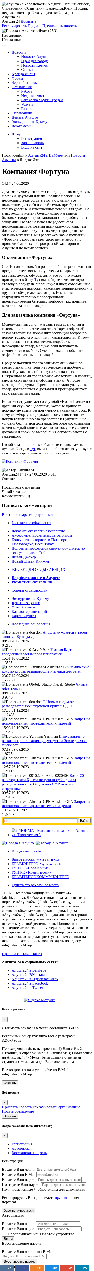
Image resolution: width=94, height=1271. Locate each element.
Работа (26, 91)
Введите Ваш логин (18, 1169)
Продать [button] (34, 26)
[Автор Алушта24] (18, 470)
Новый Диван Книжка (30, 561)
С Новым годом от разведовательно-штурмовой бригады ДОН (38, 704)
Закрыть (10, 1083)
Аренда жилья (23, 74)
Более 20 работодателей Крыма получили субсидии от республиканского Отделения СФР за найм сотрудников (43, 782)
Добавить (28, 21)
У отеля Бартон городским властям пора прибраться (38, 652)
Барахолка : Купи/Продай (42, 100)
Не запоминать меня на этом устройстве (40, 1234)
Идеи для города (34, 61)
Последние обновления (31, 624)
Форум (17, 78)
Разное (26, 109)
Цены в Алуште (25, 117)
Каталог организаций (29, 611)
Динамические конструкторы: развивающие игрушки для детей (45, 669)
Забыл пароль (32, 143)
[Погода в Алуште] (18, 843)
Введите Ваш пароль (19, 1179)
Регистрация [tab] (22, 1144)
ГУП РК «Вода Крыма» (31, 868)
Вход (16, 134)
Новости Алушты (35, 56)
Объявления (22, 87)
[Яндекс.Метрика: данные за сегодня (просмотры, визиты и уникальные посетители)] (39, 1000)
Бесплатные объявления (31, 523)
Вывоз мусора (35, 859)
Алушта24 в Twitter (27, 988)
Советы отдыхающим (29, 590)
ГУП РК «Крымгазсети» (32, 872)
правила (61, 1198)
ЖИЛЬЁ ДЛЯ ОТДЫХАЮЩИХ (38, 570)
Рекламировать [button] (14, 26)
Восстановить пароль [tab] (29, 1153)
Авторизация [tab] (22, 1148)
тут (32, 449)
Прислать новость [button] (17, 1107)
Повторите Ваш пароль (21, 1185)
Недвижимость (33, 96)
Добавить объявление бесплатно (38, 531)
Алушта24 (10, 474)
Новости (19, 52)
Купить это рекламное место (35, 885)
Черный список (24, 83)
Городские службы (27, 851)
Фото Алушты (23, 607)
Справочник (22, 113)
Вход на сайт (31, 147)
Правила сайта (14, 954)
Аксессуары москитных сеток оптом (42, 535)
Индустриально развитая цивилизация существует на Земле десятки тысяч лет (44, 740)
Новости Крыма (34, 65)
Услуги (27, 104)
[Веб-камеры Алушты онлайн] (52, 843)
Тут (37, 279)
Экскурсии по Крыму (29, 122)
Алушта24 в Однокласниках (35, 979)
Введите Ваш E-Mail (18, 1174)
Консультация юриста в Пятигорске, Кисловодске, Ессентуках (41, 542)
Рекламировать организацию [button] (56, 1107)
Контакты (34, 954)
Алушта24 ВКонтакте (29, 975)
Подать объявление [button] (18, 1111)
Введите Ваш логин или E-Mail (28, 1252)
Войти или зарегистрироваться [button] (27, 515)
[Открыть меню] (4, 45)
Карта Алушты (24, 616)
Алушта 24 (11, 21)
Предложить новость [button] (59, 26)
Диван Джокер (24, 557)
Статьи (27, 70)
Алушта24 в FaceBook (30, 983)
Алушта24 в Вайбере (29, 970)
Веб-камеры (21, 126)
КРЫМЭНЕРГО (38, 864)
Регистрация (31, 138)
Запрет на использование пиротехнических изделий (46, 721)
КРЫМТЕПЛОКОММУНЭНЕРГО (40, 877)
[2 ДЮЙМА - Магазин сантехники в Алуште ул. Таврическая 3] (52, 835)
